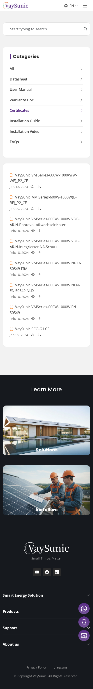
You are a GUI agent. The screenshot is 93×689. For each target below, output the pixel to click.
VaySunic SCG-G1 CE (32, 328)
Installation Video (25, 131)
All (12, 68)
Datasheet (18, 79)
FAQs (14, 141)
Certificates (19, 110)
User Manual (21, 89)
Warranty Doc (22, 100)
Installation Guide (25, 120)
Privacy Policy (36, 667)
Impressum (58, 667)
